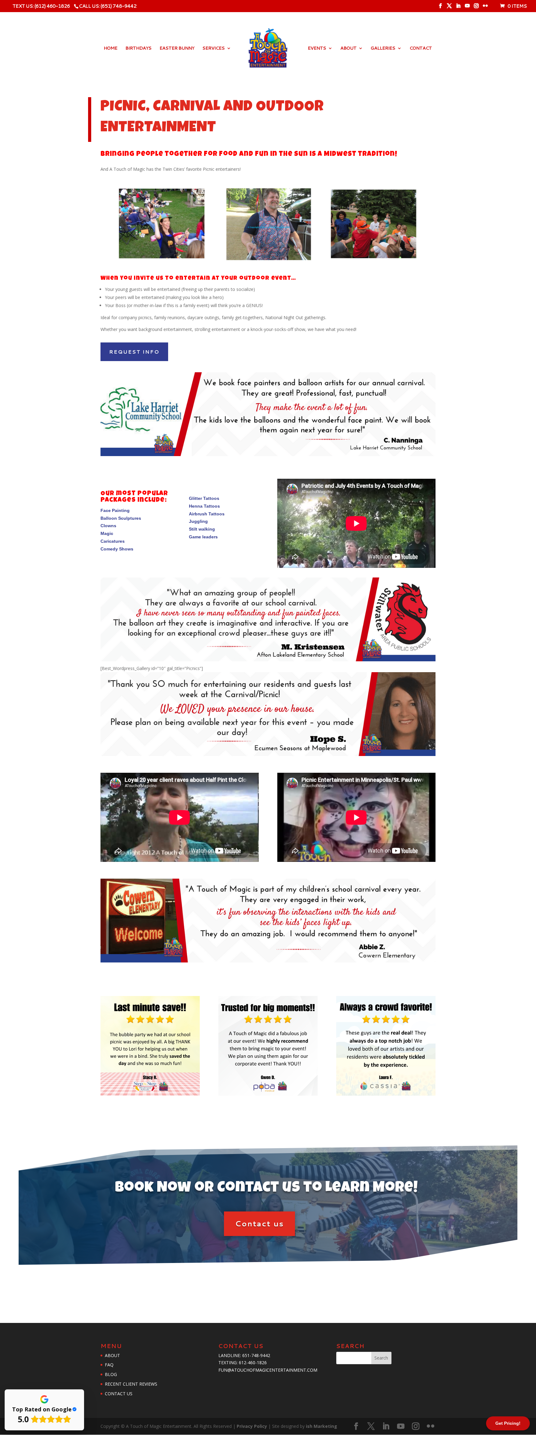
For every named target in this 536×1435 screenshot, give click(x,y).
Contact (420, 48)
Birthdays (138, 48)
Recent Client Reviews (131, 1384)
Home (110, 48)
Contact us (259, 1223)
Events (317, 48)
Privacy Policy (252, 1426)
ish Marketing (321, 1426)
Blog (111, 1374)
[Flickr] (485, 7)
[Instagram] (476, 7)
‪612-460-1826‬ (253, 1362)
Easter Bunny (176, 48)
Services (213, 48)
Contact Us (118, 1394)
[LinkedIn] (458, 7)
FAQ (109, 1365)
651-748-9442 (256, 1355)
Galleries (383, 48)
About (348, 48)
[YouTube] (467, 7)
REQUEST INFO (134, 351)
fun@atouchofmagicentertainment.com (267, 1370)
